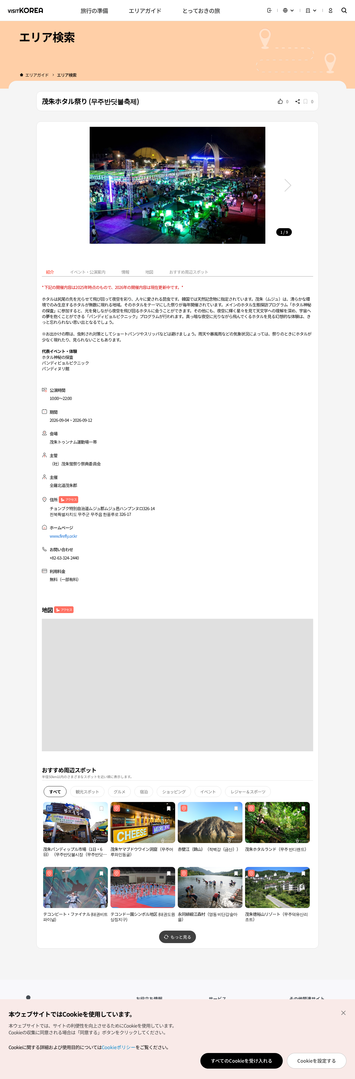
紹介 (50, 272)
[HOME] (21, 74)
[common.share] (297, 101)
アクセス (71, 499)
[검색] (344, 10)
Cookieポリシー (118, 1047)
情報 (125, 272)
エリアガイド (37, 75)
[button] (288, 185)
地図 (149, 272)
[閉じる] (343, 1013)
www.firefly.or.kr (63, 536)
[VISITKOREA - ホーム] (25, 10)
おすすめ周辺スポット (188, 272)
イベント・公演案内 (87, 272)
